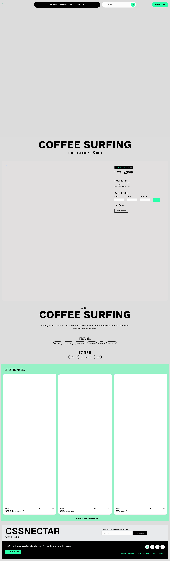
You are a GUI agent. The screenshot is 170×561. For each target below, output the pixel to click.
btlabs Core (9, 511)
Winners (131, 554)
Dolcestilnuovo (81, 153)
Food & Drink (74, 357)
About (139, 554)
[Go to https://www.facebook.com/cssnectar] (152, 547)
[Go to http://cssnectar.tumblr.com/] (162, 547)
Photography (80, 343)
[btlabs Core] (48, 374)
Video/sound (111, 343)
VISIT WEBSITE (121, 211)
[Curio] (103, 374)
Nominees (122, 554)
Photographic (86, 357)
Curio (62, 511)
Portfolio (98, 357)
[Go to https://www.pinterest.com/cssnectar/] (157, 547)
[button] (133, 5)
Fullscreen (68, 343)
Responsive (92, 343)
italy (98, 153)
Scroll (102, 343)
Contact (146, 554)
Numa (117, 511)
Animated (57, 343)
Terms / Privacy (157, 554)
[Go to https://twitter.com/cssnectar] (147, 547)
